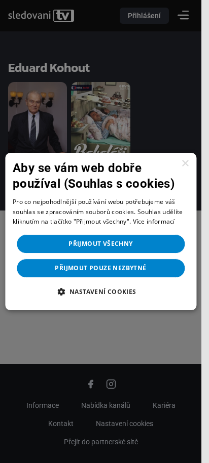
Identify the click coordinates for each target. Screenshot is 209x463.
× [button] (185, 163)
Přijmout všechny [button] (100, 243)
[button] (100, 291)
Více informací (154, 222)
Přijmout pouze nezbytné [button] (100, 268)
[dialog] (100, 232)
